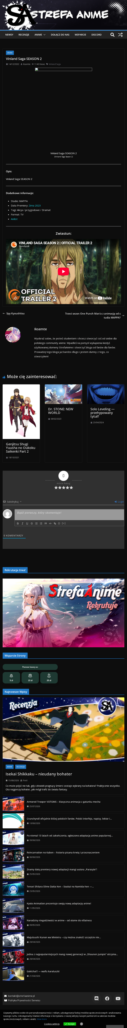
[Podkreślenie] (27, 523)
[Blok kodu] (50, 523)
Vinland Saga (55, 64)
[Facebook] (107, 998)
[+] (64, 523)
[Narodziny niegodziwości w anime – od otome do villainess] (13, 922)
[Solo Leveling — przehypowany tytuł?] (105, 386)
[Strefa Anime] (63, 2)
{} (59, 523)
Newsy (9, 34)
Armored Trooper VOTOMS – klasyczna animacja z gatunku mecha (63, 801)
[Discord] (96, 998)
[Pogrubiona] (18, 523)
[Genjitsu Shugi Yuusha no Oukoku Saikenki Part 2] (21, 386)
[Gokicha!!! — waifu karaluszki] (13, 973)
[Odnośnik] (55, 523)
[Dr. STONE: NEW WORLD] (63, 386)
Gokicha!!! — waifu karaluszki (43, 971)
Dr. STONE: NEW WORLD (60, 411)
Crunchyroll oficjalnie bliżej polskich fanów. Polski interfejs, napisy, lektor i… (69, 818)
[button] (44, 34)
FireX (25, 780)
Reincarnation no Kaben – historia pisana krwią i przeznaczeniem (63, 852)
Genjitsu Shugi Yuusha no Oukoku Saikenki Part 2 (20, 448)
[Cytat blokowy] (45, 523)
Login (120, 501)
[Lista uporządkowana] (36, 523)
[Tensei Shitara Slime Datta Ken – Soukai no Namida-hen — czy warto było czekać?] (13, 888)
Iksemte (26, 64)
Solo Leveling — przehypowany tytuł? (102, 413)
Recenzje (24, 34)
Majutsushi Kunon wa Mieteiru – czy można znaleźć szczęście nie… (64, 937)
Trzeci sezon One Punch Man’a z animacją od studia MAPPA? (93, 315)
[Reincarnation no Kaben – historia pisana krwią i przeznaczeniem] (13, 854)
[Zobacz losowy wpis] (120, 35)
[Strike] (31, 523)
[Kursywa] (22, 523)
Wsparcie (80, 34)
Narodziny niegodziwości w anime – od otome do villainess (59, 920)
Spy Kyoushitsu (15, 313)
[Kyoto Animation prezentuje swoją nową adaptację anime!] (13, 905)
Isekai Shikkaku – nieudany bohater (39, 774)
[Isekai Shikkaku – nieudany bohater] (63, 729)
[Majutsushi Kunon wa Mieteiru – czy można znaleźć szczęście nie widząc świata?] (13, 939)
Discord (96, 34)
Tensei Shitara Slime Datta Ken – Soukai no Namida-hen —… (60, 886)
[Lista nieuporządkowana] (41, 523)
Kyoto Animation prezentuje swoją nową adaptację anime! (59, 903)
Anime (38, 34)
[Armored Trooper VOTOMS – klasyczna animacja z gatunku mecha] (13, 803)
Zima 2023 (35, 205)
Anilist (14, 219)
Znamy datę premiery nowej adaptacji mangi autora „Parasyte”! (62, 869)
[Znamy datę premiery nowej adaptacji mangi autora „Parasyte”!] (13, 871)
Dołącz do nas (60, 34)
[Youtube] (118, 998)
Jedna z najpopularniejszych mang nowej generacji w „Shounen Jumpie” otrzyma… (72, 954)
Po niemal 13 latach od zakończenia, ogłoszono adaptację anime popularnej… (70, 835)
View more (42, 1019)
